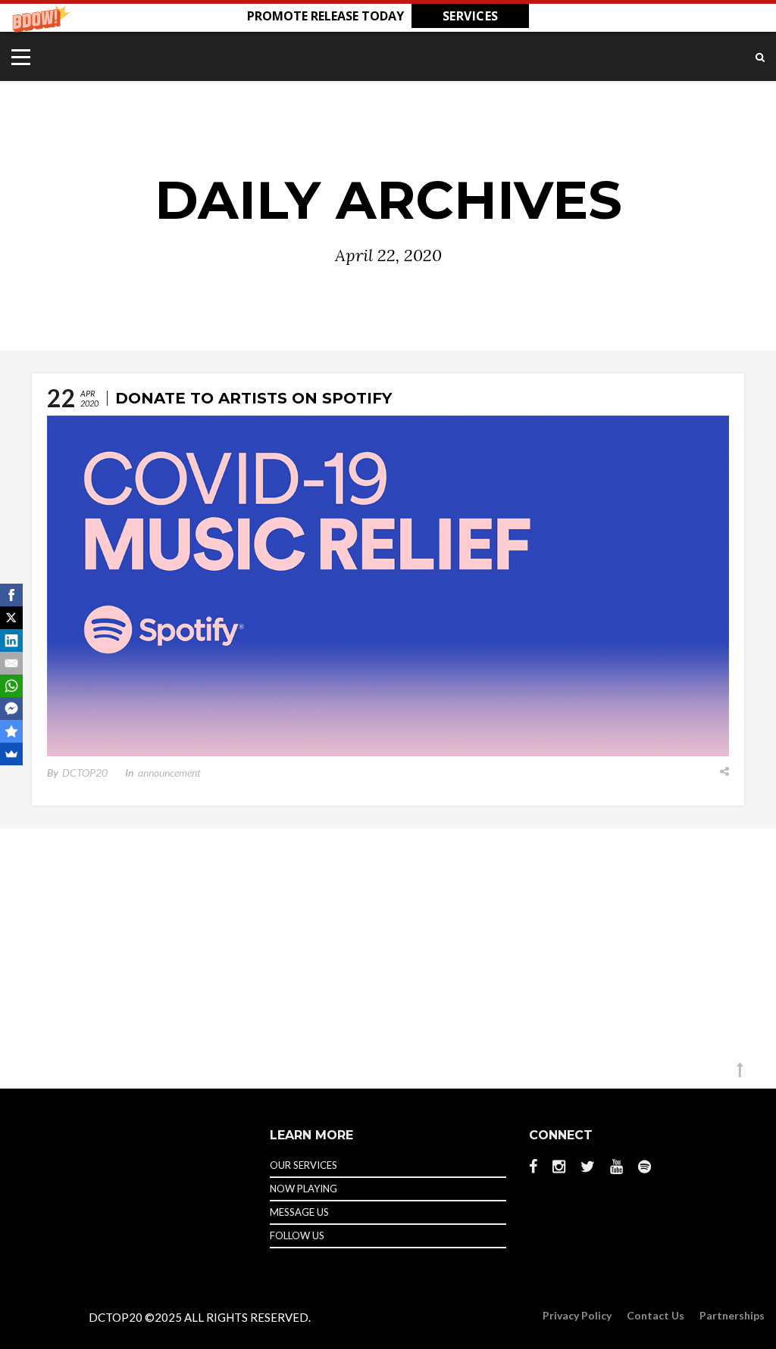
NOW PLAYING (303, 1188)
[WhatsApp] (11, 685)
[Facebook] (537, 1166)
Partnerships (732, 1315)
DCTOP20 (85, 772)
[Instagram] (559, 1166)
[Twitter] (587, 1166)
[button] (388, 16)
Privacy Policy (577, 1315)
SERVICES (471, 16)
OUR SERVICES (303, 1165)
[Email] (11, 663)
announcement (169, 772)
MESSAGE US (299, 1212)
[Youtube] (616, 1166)
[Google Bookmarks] (11, 731)
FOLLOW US (297, 1235)
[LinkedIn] (11, 640)
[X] (11, 617)
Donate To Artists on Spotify (253, 398)
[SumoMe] (11, 754)
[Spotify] (644, 1166)
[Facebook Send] (11, 708)
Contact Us (655, 1315)
